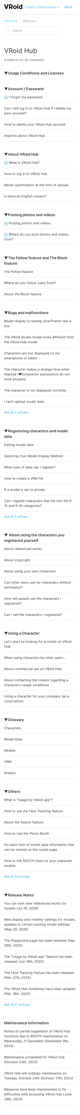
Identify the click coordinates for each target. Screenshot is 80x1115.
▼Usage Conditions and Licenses (34, 73)
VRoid (68, 7)
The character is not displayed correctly (35, 390)
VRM (7, 762)
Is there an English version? (25, 196)
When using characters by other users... (34, 658)
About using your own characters (30, 571)
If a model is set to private (24, 490)
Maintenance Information (26, 1023)
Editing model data (19, 445)
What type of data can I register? (29, 467)
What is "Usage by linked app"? (28, 800)
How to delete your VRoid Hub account (34, 124)
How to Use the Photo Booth (26, 833)
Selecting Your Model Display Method (33, 456)
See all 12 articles (17, 876)
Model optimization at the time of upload (36, 185)
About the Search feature (23, 822)
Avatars (10, 773)
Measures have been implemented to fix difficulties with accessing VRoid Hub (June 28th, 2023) (38, 1094)
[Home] (13, 8)
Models (9, 750)
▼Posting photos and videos (29, 215)
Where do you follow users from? (30, 283)
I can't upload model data (24, 401)
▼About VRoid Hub (21, 154)
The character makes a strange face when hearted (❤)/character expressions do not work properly (37, 374)
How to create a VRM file (23, 478)
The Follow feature (18, 272)
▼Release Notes (19, 895)
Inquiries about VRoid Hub (24, 136)
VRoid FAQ (11, 21)
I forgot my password (25, 97)
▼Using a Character (22, 633)
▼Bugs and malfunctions (26, 313)
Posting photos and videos (29, 223)
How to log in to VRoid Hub (25, 174)
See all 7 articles (16, 412)
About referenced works (23, 549)
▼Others (12, 791)
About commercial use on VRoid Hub (33, 669)
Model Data (13, 739)
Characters (12, 728)
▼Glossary (14, 720)
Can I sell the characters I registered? (33, 615)
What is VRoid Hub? (24, 162)
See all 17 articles (17, 1005)
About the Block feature (22, 294)
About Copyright (17, 560)
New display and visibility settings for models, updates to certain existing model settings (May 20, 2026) (40, 924)
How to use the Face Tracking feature (33, 811)
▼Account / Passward (23, 89)
